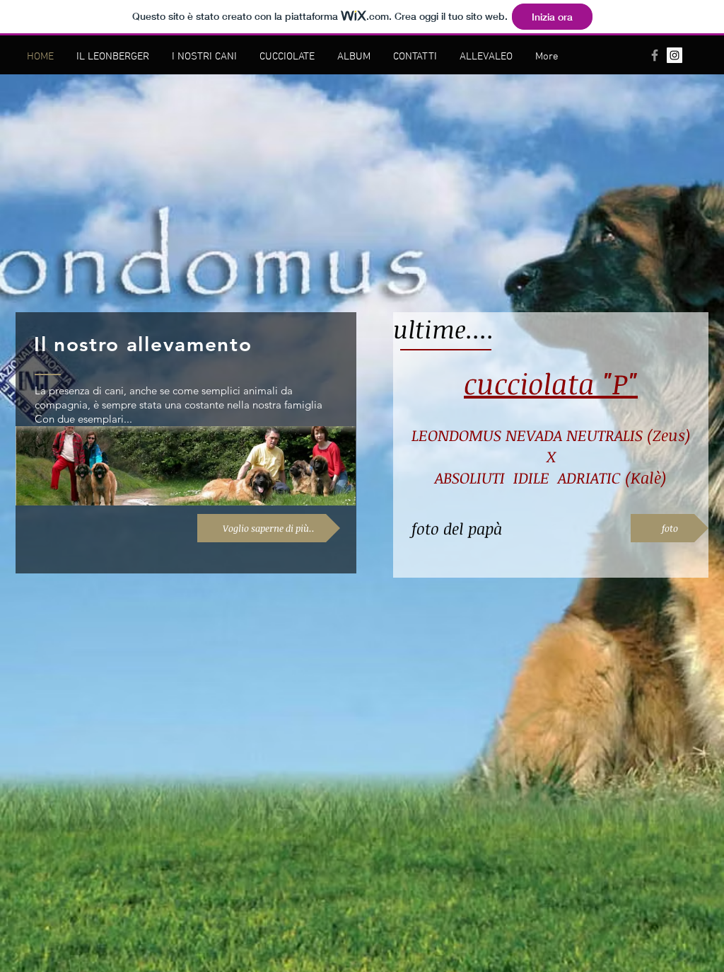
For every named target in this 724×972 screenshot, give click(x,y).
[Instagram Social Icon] (674, 55)
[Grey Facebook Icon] (654, 55)
